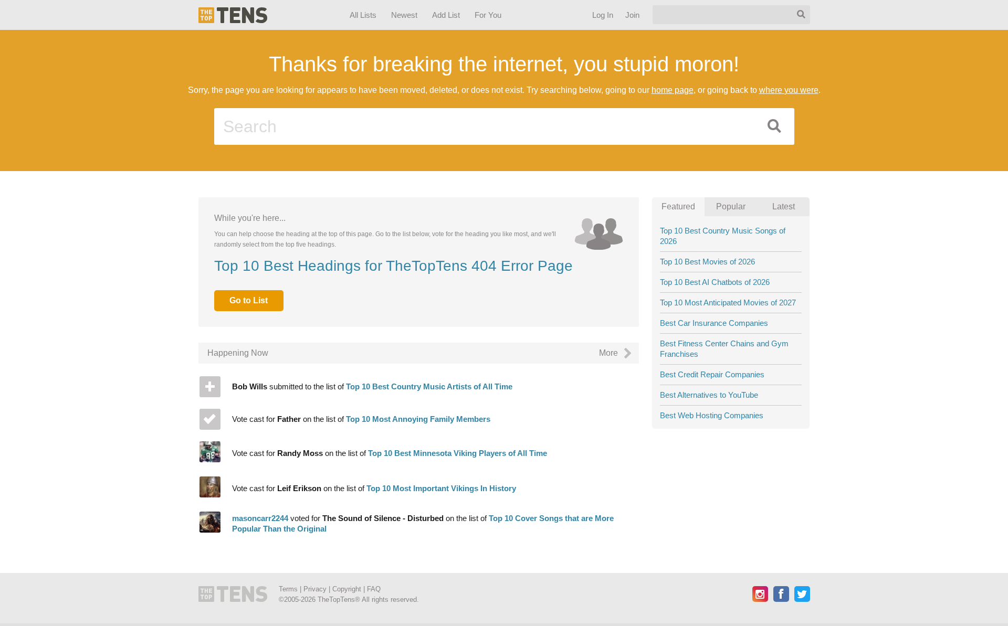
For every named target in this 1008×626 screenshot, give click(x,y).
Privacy (315, 589)
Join (632, 14)
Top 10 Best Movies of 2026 (707, 261)
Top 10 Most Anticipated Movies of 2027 (728, 302)
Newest (404, 14)
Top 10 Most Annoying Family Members (418, 419)
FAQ (374, 589)
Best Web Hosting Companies (711, 415)
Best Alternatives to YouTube (709, 394)
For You (488, 14)
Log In (602, 14)
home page (673, 90)
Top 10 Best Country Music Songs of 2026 (722, 236)
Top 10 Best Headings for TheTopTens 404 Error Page (393, 266)
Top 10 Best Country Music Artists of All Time (429, 386)
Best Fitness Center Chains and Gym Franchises (724, 348)
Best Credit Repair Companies (712, 374)
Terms (288, 589)
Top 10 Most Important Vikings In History (441, 488)
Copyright (346, 589)
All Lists (362, 14)
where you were (788, 90)
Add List (445, 14)
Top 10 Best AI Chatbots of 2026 (715, 282)
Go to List (248, 300)
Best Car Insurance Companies (714, 323)
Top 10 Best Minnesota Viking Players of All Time (457, 453)
